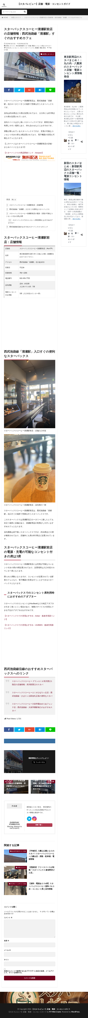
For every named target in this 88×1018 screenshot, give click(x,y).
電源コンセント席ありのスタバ (41, 45)
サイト (6, 960)
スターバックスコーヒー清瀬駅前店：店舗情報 (25, 205)
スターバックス (29, 48)
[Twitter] (19, 90)
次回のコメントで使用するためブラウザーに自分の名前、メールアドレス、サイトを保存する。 (29, 971)
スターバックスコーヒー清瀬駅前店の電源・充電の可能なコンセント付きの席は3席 (29, 215)
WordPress (75, 1012)
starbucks (8, 48)
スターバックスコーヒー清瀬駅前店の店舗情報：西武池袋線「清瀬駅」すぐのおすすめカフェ (53, 17)
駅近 (44, 48)
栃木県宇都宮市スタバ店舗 (19, 851)
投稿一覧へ (39, 824)
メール (7, 950)
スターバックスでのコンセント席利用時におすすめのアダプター (30, 221)
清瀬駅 (37, 48)
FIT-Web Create (55, 1012)
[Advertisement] (29, 177)
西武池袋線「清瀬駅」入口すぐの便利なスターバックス (28, 209)
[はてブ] (40, 90)
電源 (41, 48)
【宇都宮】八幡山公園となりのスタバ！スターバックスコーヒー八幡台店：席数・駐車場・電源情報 (41, 855)
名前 (6, 941)
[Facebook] (9, 90)
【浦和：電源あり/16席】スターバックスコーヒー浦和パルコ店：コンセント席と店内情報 (41, 886)
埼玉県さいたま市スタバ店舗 (18, 883)
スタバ (22, 48)
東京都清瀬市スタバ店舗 (23, 45)
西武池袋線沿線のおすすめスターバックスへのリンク (27, 227)
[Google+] (29, 90)
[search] (24, 12)
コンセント (15, 48)
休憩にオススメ (16, 17)
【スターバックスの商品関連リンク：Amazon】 (24, 153)
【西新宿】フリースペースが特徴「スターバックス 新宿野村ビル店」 (42, 870)
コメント (8, 917)
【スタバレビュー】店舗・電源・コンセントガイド (44, 4)
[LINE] (50, 90)
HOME (6, 17)
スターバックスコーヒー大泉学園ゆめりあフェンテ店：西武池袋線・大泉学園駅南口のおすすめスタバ (32, 707)
